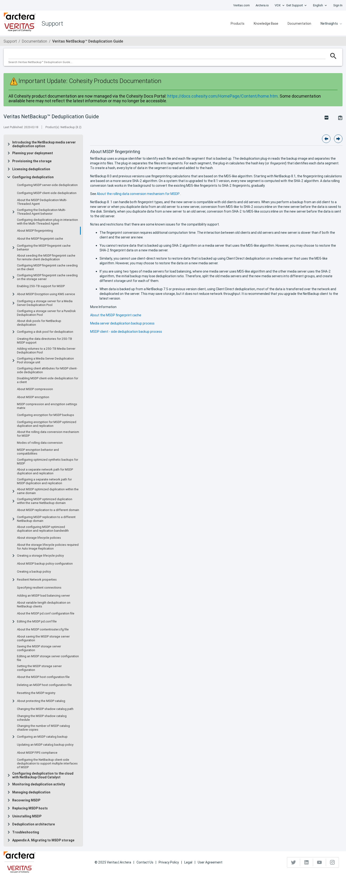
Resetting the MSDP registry (36, 693)
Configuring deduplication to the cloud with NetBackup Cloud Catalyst (42, 775)
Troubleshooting (25, 832)
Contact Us (145, 862)
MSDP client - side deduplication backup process (126, 331)
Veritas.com (241, 5)
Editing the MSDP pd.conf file (37, 621)
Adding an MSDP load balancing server (43, 596)
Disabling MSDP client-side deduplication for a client (47, 380)
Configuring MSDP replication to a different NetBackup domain (46, 519)
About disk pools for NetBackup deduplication (39, 323)
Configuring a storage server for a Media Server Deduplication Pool (44, 303)
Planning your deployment (32, 153)
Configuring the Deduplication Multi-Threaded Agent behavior (41, 212)
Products (237, 23)
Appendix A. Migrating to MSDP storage (43, 840)
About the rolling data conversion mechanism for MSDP (48, 434)
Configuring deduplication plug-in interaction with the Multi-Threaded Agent (47, 222)
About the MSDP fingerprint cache (40, 239)
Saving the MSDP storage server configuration (39, 648)
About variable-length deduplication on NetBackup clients (43, 604)
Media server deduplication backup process (122, 323)
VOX (278, 5)
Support (10, 41)
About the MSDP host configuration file (43, 677)
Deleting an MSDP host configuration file (44, 685)
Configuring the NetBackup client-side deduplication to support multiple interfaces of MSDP (47, 763)
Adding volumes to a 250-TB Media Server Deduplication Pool (46, 350)
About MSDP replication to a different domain (48, 510)
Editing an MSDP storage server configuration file (48, 658)
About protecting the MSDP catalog (41, 701)
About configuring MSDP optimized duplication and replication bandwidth (43, 529)
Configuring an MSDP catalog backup (42, 737)
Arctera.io (262, 5)
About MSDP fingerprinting (35, 231)
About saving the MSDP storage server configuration (43, 638)
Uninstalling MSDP (26, 816)
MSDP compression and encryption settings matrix (47, 406)
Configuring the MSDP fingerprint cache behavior (44, 247)
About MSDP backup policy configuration (45, 564)
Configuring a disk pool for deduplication (45, 332)
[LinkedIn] (306, 862)
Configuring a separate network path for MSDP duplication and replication (44, 481)
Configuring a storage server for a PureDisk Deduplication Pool (46, 313)
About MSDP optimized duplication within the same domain (48, 491)
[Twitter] (293, 862)
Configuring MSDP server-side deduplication (47, 185)
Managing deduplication (31, 792)
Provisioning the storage (32, 161)
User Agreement (210, 862)
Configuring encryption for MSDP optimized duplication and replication (46, 424)
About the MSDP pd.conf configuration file (45, 613)
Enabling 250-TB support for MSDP (41, 286)
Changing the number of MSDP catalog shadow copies (43, 728)
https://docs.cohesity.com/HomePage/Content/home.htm (222, 96)
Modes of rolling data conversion (40, 443)
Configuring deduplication (33, 177)
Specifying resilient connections (39, 588)
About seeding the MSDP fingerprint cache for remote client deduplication (46, 257)
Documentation (299, 23)
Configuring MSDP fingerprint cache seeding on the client (47, 267)
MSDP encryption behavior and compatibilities (38, 451)
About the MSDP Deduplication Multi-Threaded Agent (42, 202)
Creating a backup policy (34, 572)
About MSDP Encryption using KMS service (46, 294)
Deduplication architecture (33, 824)
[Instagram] (332, 862)
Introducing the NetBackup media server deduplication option (44, 144)
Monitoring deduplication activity (38, 784)
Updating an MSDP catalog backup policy (45, 745)
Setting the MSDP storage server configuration (39, 668)
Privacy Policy (169, 862)
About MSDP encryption (33, 397)
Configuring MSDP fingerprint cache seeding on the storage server (47, 277)
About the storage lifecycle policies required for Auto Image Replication (48, 546)
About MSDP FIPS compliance (37, 753)
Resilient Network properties (37, 580)
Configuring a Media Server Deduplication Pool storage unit (45, 360)
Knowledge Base (266, 23)
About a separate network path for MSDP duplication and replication (45, 471)
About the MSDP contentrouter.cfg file (43, 629)
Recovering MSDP (26, 800)
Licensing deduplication (31, 169)
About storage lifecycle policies (39, 538)
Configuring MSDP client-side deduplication (46, 193)
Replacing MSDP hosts (30, 808)
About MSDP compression (35, 389)
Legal (188, 862)
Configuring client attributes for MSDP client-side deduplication (47, 370)
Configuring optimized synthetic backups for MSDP (47, 461)
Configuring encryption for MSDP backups (45, 415)
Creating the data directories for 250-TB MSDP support (44, 340)
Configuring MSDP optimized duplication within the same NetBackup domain (44, 501)
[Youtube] (319, 862)
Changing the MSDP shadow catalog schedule (42, 718)
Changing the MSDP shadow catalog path (45, 709)
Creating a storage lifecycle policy (40, 556)
